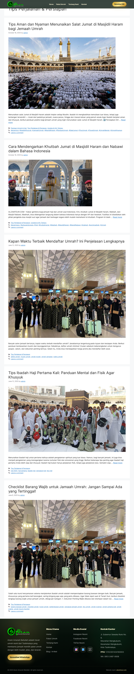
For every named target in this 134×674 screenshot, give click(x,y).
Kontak (84, 4)
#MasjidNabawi (75, 225)
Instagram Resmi (80, 634)
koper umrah (43, 607)
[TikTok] (90, 649)
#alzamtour (15, 130)
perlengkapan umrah (56, 607)
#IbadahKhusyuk (25, 130)
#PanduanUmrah (62, 130)
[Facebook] (83, 649)
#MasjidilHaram (49, 130)
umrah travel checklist (22, 609)
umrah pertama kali (109, 607)
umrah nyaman (96, 607)
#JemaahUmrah (38, 130)
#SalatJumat (73, 130)
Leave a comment (17, 133)
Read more (117, 217)
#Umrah (103, 225)
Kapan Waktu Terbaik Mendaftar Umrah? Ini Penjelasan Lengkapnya (66, 241)
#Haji (36, 225)
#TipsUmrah (83, 130)
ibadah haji (31, 471)
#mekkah (84, 225)
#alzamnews (15, 225)
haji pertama (22, 471)
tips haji (49, 471)
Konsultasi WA (119, 4)
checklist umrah (33, 607)
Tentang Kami (73, 4)
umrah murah (36, 357)
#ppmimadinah (94, 225)
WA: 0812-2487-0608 (110, 656)
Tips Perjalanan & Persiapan (37, 128)
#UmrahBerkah (104, 130)
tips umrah (86, 607)
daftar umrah (15, 357)
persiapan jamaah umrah (73, 607)
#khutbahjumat (44, 225)
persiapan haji (41, 471)
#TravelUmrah (93, 130)
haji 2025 (14, 471)
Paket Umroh (61, 4)
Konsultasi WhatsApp (20, 657)
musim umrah (25, 357)
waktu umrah (58, 357)
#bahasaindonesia (27, 225)
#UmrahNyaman (116, 130)
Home (51, 4)
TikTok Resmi (78, 643)
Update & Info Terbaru (55, 128)
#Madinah (53, 225)
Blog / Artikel (51, 652)
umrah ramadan (47, 357)
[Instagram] (76, 649)
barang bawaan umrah (19, 607)
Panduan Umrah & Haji (18, 128)
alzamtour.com (121, 670)
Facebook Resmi (80, 639)
